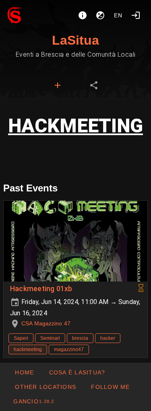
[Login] (136, 15)
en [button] (118, 15)
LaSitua (75, 40)
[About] (82, 15)
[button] (45, 387)
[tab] (57, 85)
